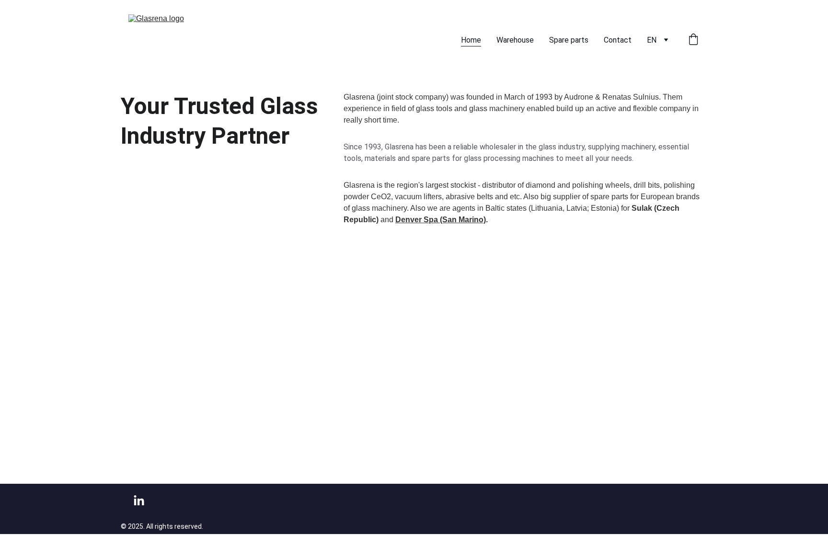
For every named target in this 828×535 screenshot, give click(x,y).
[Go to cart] (693, 40)
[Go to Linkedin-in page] (139, 501)
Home (471, 40)
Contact (618, 40)
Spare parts (568, 40)
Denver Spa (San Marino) (440, 220)
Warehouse (515, 40)
